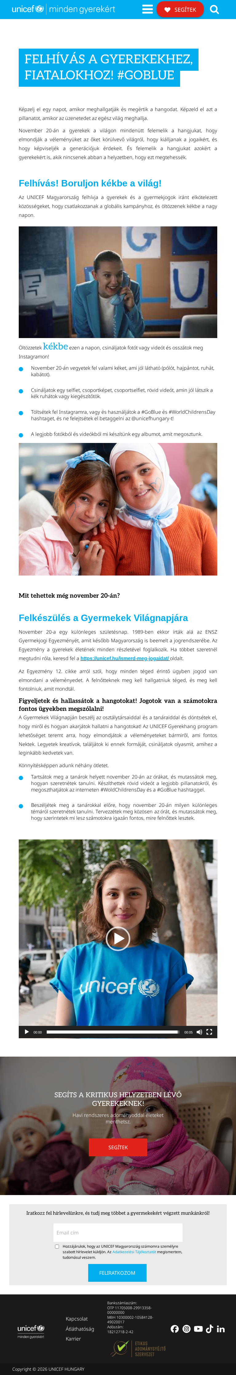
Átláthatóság (80, 1328)
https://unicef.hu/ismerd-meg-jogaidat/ (125, 658)
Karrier (73, 1338)
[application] (118, 938)
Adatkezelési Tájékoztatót (134, 1251)
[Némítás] (199, 1032)
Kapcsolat (77, 1318)
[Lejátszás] (27, 1032)
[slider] (113, 1032)
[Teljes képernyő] (209, 1032)
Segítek (184, 9)
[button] (118, 939)
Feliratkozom (117, 1272)
